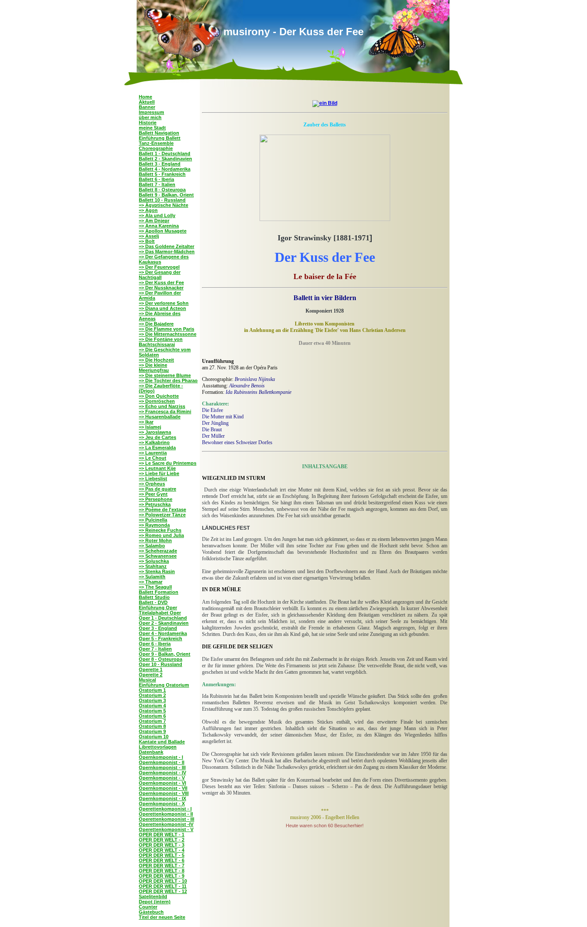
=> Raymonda (154, 525)
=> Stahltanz (153, 566)
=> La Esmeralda (157, 447)
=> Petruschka (155, 504)
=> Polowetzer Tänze (162, 514)
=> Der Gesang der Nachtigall (159, 275)
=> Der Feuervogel (159, 267)
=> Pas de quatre (157, 488)
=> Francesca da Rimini (165, 411)
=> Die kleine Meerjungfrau (154, 367)
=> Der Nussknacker (161, 287)
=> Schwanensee (158, 556)
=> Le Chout (152, 457)
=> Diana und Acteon (162, 308)
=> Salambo (152, 545)
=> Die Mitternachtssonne (167, 334)
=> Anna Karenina (159, 225)
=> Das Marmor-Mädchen (167, 251)
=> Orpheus (152, 483)
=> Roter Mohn (155, 540)
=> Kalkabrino (154, 442)
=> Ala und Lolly (157, 215)
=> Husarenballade (159, 416)
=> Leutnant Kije (157, 468)
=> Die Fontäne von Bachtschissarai (161, 342)
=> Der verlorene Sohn (164, 303)
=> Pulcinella (153, 519)
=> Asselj (149, 236)
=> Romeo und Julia (161, 535)
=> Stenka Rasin (157, 571)
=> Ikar (146, 421)
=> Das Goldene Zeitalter (166, 246)
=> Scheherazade (158, 550)
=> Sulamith (152, 576)
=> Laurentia (153, 452)
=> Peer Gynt (153, 494)
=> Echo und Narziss (162, 406)
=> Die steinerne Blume (165, 375)
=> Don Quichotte (159, 396)
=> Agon (148, 210)
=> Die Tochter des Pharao (168, 380)
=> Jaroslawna (155, 432)
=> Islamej (150, 427)
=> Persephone (155, 499)
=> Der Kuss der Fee (161, 282)
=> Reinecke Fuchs (160, 530)
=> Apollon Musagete (162, 230)
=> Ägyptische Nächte (163, 205)
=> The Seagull (155, 586)
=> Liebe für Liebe (159, 473)
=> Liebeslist (153, 478)
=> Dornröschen (157, 401)
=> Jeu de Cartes (157, 437)
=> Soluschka (154, 561)
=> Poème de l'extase (162, 509)
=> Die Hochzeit (156, 359)
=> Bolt (147, 241)
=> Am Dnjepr (154, 220)
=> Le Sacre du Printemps (167, 463)
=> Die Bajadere (156, 323)
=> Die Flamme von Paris (166, 329)
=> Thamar (150, 581)
